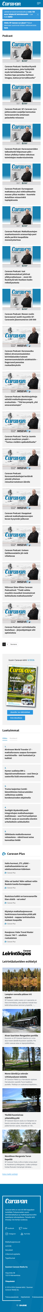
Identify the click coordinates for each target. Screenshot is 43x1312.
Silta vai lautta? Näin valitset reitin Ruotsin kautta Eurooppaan (21, 882)
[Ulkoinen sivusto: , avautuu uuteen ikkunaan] (21, 686)
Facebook (10, 1228)
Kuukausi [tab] (13, 738)
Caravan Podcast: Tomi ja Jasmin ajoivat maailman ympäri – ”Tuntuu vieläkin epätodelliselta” (20, 439)
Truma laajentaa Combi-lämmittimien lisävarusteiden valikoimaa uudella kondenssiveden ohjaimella (19, 793)
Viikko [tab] (4, 738)
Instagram (12, 1234)
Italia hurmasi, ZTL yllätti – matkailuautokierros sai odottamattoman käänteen (17, 866)
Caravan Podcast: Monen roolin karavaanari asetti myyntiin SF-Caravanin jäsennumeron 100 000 (20, 317)
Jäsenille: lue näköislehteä (20, 712)
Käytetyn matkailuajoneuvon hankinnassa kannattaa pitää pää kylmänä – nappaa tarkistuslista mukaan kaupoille (20, 915)
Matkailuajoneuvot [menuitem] (12, 1242)
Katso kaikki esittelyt (10, 1174)
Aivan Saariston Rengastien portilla (21, 1035)
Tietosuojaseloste (12, 1297)
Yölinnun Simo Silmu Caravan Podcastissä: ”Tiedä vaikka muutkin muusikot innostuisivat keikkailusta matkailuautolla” (20, 591)
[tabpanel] (21, 794)
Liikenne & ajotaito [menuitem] (12, 1254)
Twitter (24, 1228)
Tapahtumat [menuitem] (10, 1258)
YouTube (27, 1234)
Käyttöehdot (25, 1297)
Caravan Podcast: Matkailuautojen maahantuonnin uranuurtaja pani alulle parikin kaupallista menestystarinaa (21, 235)
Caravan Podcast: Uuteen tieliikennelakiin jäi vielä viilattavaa (16, 553)
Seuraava (13, 644)
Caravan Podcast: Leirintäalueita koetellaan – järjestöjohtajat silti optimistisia (20, 630)
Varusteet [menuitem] (9, 1250)
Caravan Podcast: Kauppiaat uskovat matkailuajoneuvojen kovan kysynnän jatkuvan (19, 516)
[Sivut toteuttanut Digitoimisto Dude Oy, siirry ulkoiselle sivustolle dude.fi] (21, 1305)
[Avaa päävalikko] (39, 3)
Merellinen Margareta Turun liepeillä (18, 1158)
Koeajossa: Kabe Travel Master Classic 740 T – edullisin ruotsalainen (19, 935)
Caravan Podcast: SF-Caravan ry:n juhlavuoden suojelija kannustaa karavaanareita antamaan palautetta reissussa (21, 113)
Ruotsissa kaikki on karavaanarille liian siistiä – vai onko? (21, 897)
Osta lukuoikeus (16, 718)
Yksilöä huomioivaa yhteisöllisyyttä (14, 1116)
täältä (10, 17)
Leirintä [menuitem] (8, 1246)
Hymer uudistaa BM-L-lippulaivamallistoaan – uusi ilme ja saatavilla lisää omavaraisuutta (21, 773)
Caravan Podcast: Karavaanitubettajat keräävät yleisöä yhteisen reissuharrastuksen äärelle (19, 477)
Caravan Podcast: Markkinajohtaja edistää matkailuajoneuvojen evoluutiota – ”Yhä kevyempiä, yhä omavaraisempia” (21, 400)
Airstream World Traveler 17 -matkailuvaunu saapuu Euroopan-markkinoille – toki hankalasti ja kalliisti (21, 753)
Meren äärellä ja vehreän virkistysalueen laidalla (16, 1075)
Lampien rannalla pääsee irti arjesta (18, 996)
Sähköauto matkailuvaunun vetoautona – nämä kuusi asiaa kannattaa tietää (19, 837)
